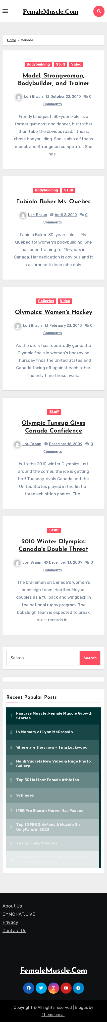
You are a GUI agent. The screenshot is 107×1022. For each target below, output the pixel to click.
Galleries (46, 301)
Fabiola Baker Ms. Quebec (53, 202)
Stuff (60, 64)
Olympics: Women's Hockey (53, 313)
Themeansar (53, 1014)
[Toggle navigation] (5, 11)
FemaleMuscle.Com (50, 11)
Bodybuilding (38, 64)
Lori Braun (33, 97)
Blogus (81, 1007)
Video (76, 64)
